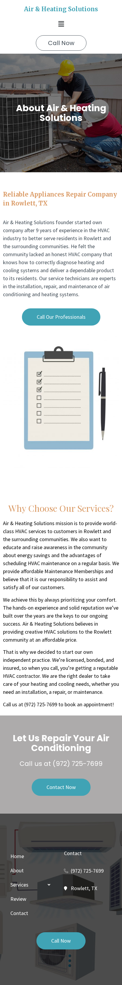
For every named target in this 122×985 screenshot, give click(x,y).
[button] (61, 23)
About (17, 870)
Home (17, 856)
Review (18, 898)
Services (19, 884)
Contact (19, 913)
